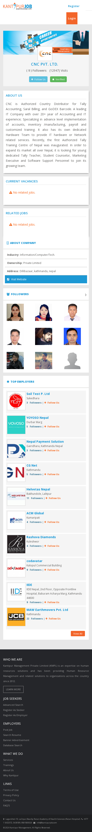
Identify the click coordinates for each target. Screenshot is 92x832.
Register (74, 6)
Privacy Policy (11, 795)
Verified (59, 79)
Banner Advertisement (16, 740)
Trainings (8, 765)
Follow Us (39, 79)
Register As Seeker (14, 710)
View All (77, 633)
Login (72, 18)
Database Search (12, 745)
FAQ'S (6, 805)
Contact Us (9, 800)
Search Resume (12, 734)
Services (8, 759)
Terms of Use (11, 790)
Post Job (7, 729)
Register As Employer (15, 715)
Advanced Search (13, 704)
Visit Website (18, 279)
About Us (8, 770)
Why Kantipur (11, 775)
